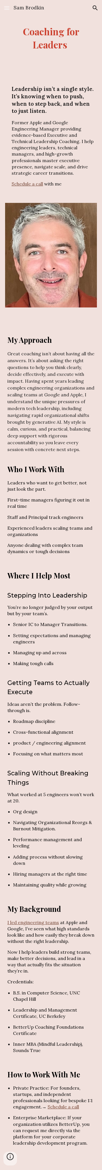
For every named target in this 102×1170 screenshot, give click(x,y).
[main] (51, 38)
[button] (7, 8)
